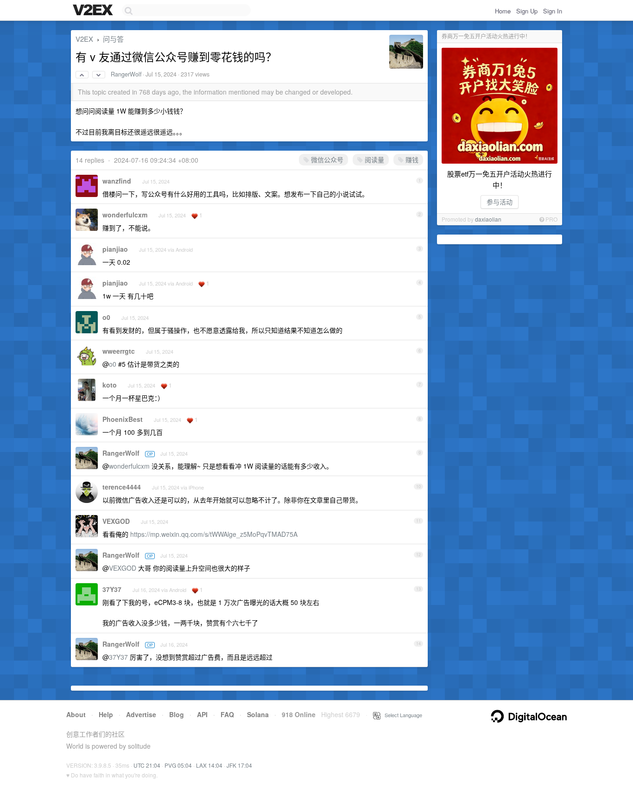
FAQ (227, 714)
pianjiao (115, 249)
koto (109, 384)
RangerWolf (126, 74)
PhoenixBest (122, 419)
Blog (176, 714)
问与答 (113, 39)
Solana (258, 714)
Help (106, 714)
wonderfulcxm (124, 214)
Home (503, 10)
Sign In (552, 10)
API (202, 714)
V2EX (84, 39)
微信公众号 (326, 159)
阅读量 (373, 159)
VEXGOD (116, 521)
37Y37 (111, 589)
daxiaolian (488, 219)
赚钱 (411, 159)
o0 (106, 317)
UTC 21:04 (146, 765)
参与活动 (500, 201)
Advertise (141, 714)
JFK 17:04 (239, 765)
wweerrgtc (118, 351)
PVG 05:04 (178, 765)
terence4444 (121, 486)
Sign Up (527, 10)
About (76, 714)
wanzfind (116, 180)
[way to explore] (94, 11)
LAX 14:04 (209, 765)
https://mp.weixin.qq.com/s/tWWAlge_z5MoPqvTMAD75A (214, 534)
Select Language (401, 715)
